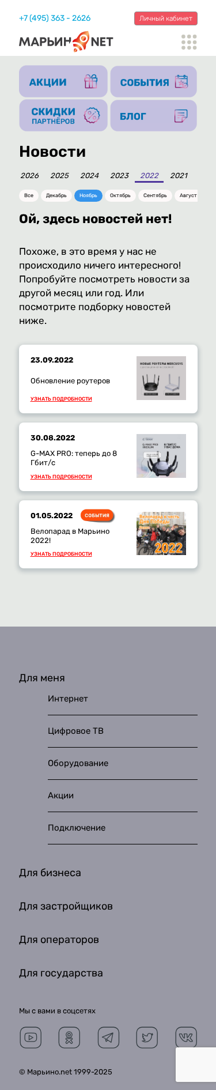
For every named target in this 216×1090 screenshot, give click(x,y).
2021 (178, 176)
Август (188, 195)
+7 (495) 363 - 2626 (54, 18)
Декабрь (56, 195)
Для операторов (59, 939)
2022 (149, 176)
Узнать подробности (61, 399)
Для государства (61, 973)
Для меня (42, 678)
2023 (119, 176)
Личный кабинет (165, 18)
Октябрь (120, 195)
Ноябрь (88, 195)
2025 (59, 176)
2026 (29, 176)
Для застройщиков (66, 906)
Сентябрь (155, 195)
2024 (89, 176)
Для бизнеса (50, 872)
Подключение (76, 828)
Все (28, 195)
